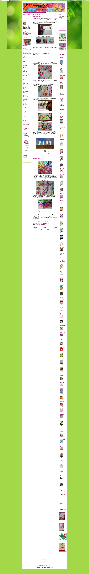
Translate (62, 18)
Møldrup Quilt (62, 247)
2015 (25, 134)
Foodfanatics (62, 104)
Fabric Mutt (61, 142)
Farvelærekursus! (37, 16)
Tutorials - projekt (43, 12)
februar (26, 142)
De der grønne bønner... (38, 59)
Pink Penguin (62, 174)
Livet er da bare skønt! (26, 76)
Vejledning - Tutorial (26, 124)
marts (26, 141)
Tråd (24, 116)
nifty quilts (61, 207)
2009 (25, 157)
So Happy (61, 462)
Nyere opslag (35, 227)
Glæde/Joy (24, 64)
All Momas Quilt (36, 6)
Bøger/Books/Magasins (26, 53)
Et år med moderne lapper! (39, 158)
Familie (24, 60)
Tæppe (24, 119)
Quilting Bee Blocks (63, 509)
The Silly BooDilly (62, 168)
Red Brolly (61, 503)
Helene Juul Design (49, 18)
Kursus (38, 54)
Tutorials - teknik (34, 12)
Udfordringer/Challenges (26, 121)
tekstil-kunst (61, 420)
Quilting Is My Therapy (62, 112)
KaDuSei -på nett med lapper (62, 278)
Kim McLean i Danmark (62, 446)
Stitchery (24, 100)
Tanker (24, 107)
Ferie (24, 61)
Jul (23, 70)
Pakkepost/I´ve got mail (26, 88)
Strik (24, 103)
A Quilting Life (62, 57)
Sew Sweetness (62, 66)
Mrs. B (24, 87)
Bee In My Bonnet (62, 75)
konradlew (46, 567)
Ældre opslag (55, 227)
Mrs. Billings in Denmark (62, 376)
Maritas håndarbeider (62, 366)
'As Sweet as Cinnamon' (61, 214)
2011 (25, 155)
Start (45, 227)
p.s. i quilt (61, 297)
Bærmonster (61, 505)
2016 (25, 133)
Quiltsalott (61, 353)
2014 (25, 151)
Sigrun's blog (62, 414)
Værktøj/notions (25, 128)
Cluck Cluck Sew (62, 205)
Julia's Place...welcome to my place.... (62, 271)
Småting (43, 224)
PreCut (24, 92)
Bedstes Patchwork (62, 332)
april (25, 140)
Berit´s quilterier (62, 284)
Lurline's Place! (62, 452)
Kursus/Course (25, 74)
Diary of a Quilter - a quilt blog (62, 54)
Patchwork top (25, 91)
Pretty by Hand (62, 253)
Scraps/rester (25, 96)
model (24, 129)
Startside (25, 12)
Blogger (52, 567)
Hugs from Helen (62, 127)
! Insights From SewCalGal (62, 401)
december (26, 135)
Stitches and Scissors (61, 459)
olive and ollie (62, 382)
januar (26, 150)
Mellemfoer (24, 79)
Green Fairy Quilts (62, 91)
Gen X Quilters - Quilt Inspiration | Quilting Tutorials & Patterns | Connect (62, 260)
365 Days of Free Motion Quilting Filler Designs (62, 116)
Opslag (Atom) (47, 229)
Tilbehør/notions (25, 115)
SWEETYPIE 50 (62, 388)
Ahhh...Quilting (62, 98)
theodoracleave (62, 202)
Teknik (24, 111)
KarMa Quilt (25, 71)
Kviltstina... (61, 473)
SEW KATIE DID (62, 125)
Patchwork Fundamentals (62, 234)
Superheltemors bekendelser (62, 489)
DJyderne (61, 319)
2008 (25, 158)
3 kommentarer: (45, 53)
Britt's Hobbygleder (62, 439)
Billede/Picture (25, 52)
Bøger (38, 12)
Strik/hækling (25, 104)
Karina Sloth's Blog (62, 433)
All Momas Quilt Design (26, 49)
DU (23, 56)
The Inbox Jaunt (62, 109)
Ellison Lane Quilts (62, 475)
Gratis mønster (25, 65)
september (26, 136)
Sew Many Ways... (62, 347)
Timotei (61, 133)
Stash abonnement (46, 175)
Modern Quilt (25, 83)
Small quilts (61, 408)
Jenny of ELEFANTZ (61, 69)
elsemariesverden (62, 338)
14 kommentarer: (45, 223)
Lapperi (24, 75)
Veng (24, 125)
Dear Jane (24, 57)
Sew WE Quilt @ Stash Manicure (62, 227)
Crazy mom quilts (62, 220)
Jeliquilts (61, 464)
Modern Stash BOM (39, 224)
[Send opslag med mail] (48, 53)
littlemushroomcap (62, 93)
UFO (24, 120)
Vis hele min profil (25, 34)
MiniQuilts (24, 80)
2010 (25, 156)
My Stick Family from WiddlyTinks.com (44, 565)
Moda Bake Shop (62, 500)
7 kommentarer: (45, 153)
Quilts (24, 95)
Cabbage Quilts (62, 299)
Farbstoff (61, 263)
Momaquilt (24, 84)
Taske (24, 108)
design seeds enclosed (62, 140)
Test (24, 112)
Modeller (29, 12)
